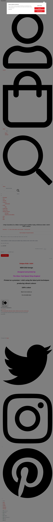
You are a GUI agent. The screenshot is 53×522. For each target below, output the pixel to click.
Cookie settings (39, 5)
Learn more (10, 9)
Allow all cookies (39, 11)
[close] (44, 2)
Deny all (39, 8)
